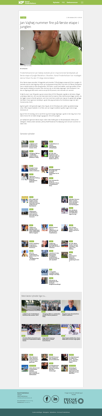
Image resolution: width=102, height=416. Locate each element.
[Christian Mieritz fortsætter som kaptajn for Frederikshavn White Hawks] (31, 329)
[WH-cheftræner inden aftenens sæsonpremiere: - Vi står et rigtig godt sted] (25, 357)
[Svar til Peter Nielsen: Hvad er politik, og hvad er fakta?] (64, 227)
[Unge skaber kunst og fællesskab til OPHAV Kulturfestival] (51, 329)
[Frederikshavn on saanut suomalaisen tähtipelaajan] (44, 144)
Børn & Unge (32, 365)
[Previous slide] (22, 48)
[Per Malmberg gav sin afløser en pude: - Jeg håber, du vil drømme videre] (64, 357)
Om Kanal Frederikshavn (63, 412)
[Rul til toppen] (99, 413)
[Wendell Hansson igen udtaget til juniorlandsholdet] (44, 357)
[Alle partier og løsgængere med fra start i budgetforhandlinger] (44, 280)
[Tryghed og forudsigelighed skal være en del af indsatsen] (44, 243)
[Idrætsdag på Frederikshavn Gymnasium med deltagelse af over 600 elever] (64, 368)
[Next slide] (80, 48)
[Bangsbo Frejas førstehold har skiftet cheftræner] (25, 168)
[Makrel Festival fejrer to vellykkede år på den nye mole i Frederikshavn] (44, 227)
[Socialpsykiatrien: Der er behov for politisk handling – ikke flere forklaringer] (44, 365)
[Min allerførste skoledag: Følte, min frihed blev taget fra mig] (64, 210)
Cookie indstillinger (37, 412)
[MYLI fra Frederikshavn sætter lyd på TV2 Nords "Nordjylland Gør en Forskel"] (25, 253)
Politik (31, 197)
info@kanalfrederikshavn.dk (24, 398)
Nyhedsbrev (53, 412)
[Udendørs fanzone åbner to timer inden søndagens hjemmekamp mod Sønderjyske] (64, 199)
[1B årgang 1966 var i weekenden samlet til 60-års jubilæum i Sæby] (25, 153)
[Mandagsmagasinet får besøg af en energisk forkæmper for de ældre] (44, 169)
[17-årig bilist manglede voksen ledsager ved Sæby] (44, 272)
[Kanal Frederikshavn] (27, 2)
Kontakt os (27, 402)
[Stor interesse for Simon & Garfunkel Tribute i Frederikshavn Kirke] (44, 180)
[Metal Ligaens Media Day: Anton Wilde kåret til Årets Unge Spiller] (70, 329)
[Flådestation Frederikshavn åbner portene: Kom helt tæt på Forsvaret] (25, 211)
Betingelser (46, 412)
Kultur (31, 151)
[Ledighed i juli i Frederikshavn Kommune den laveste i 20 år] (25, 144)
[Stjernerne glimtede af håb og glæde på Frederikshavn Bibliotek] (25, 176)
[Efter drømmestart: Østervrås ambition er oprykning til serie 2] (64, 254)
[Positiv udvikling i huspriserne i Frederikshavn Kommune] (25, 243)
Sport (31, 165)
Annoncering (29, 400)
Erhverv (31, 141)
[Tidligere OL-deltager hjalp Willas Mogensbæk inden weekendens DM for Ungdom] (25, 227)
